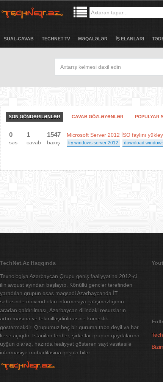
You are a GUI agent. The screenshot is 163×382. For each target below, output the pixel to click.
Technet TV (56, 39)
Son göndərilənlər (34, 116)
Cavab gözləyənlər (98, 116)
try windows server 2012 (93, 142)
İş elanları (130, 39)
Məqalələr (93, 39)
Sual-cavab (19, 39)
